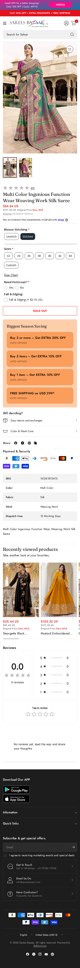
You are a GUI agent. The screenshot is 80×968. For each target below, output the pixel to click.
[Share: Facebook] (15, 443)
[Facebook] (27, 954)
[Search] (72, 34)
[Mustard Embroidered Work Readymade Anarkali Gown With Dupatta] (59, 590)
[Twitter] (34, 954)
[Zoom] (69, 49)
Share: (7, 443)
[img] (16, 188)
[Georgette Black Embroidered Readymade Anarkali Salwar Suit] (21, 590)
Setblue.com (40, 946)
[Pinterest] (52, 954)
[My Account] (66, 23)
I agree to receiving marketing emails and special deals (42, 855)
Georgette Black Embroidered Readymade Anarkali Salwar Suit (20, 633)
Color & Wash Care (22, 431)
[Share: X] (22, 443)
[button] (55, 658)
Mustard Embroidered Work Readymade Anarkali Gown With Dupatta (58, 633)
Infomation (10, 812)
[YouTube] (46, 954)
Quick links (11, 823)
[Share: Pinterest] (29, 443)
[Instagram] (40, 954)
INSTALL (60, 4)
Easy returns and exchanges (26, 420)
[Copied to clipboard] (35, 443)
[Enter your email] (73, 847)
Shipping (7, 213)
